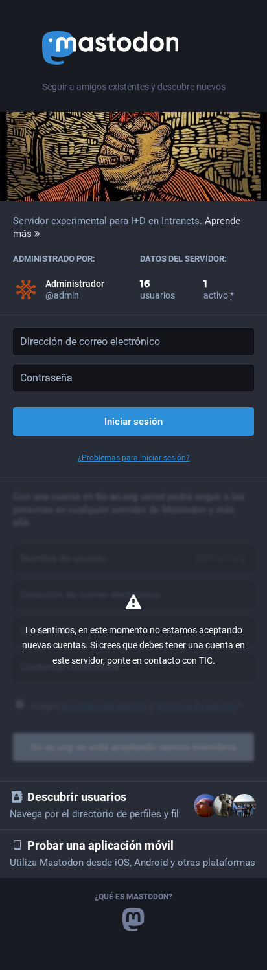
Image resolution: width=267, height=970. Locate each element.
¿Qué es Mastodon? (133, 896)
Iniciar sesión (133, 421)
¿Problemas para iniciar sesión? (134, 457)
